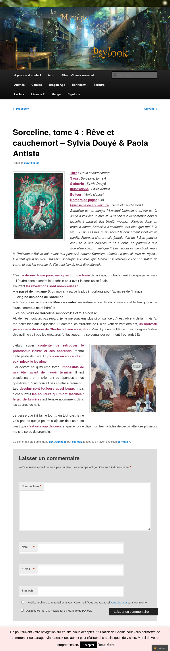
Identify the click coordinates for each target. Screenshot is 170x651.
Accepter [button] (88, 645)
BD (51, 442)
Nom (28, 546)
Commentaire (32, 486)
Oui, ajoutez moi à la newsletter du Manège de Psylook (59, 610)
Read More (106, 645)
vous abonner (118, 602)
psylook (77, 442)
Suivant (150, 109)
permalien (124, 442)
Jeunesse (60, 442)
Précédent (21, 109)
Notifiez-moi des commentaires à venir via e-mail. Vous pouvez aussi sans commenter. (87, 602)
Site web (27, 590)
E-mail (28, 568)
